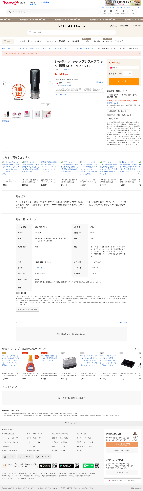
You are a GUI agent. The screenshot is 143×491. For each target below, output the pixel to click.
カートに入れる (124, 81)
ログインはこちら (61, 94)
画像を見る (5, 121)
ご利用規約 (92, 473)
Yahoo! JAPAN (105, 7)
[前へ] (3, 83)
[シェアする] (43, 105)
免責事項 (69, 488)
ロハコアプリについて (22, 467)
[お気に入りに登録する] (48, 105)
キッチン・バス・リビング (85, 438)
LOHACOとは (13, 473)
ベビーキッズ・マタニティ (35, 442)
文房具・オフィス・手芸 (25, 48)
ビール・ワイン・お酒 (34, 438)
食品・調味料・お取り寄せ (60, 433)
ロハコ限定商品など (8, 433)
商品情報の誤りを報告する (27, 309)
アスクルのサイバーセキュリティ (12, 476)
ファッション (31, 446)
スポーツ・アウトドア (58, 446)
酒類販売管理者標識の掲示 (50, 476)
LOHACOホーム (7, 48)
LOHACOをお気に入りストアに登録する (123, 480)
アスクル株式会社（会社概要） (25, 478)
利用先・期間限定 (66, 85)
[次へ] (50, 83)
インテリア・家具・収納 (9, 450)
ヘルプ (138, 7)
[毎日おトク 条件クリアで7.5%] (71, 19)
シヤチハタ (66, 70)
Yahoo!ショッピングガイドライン (84, 488)
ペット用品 (5, 446)
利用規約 (62, 488)
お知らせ (5, 473)
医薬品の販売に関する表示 (84, 476)
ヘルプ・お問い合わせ (122, 450)
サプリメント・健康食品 (59, 442)
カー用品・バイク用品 (58, 450)
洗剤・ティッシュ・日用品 (60, 438)
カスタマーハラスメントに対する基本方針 (43, 473)
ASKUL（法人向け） (8, 478)
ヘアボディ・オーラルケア (10, 442)
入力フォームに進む (122, 472)
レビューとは (122, 322)
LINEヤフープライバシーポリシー (26, 488)
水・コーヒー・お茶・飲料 (10, 438)
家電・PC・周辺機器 (33, 450)
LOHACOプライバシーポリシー (77, 473)
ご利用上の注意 (61, 473)
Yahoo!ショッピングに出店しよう (123, 7)
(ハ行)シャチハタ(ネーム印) (85, 48)
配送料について (112, 103)
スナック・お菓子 (82, 433)
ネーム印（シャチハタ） (63, 48)
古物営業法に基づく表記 (66, 476)
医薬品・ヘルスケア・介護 (85, 442)
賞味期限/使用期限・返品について (119, 115)
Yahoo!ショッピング (8, 488)
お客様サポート (23, 473)
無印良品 (79, 450)
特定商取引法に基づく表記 (32, 476)
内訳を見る (99, 82)
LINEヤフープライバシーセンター (48, 488)
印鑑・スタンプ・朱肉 (44, 48)
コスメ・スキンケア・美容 (35, 433)
